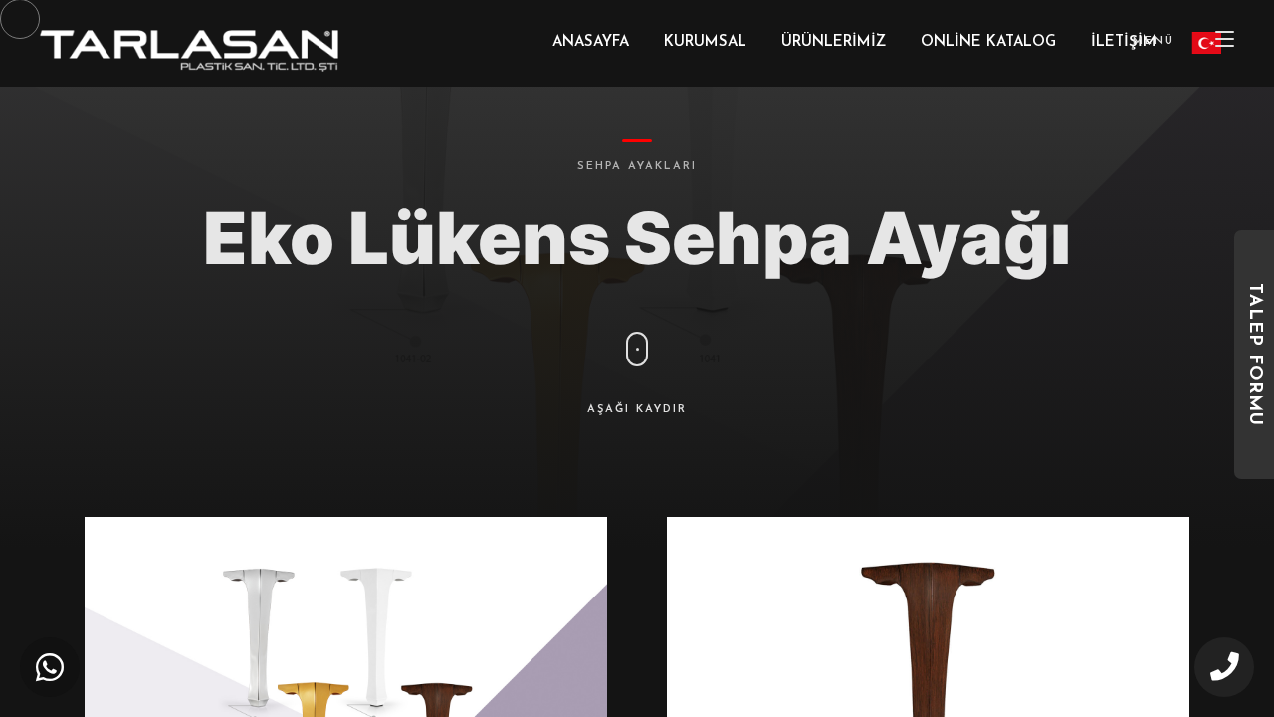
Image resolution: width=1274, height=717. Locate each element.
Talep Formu (1254, 354)
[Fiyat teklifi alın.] (50, 667)
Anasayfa (590, 42)
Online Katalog (988, 42)
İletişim (1124, 42)
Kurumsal (705, 42)
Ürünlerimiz (833, 42)
